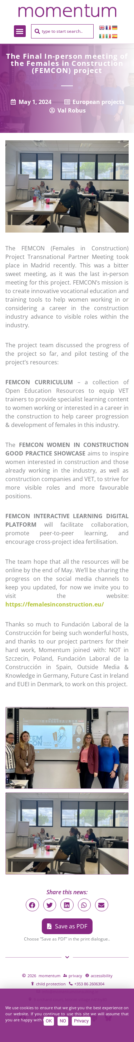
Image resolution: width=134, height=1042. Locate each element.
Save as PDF (71, 926)
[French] (108, 27)
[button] (20, 31)
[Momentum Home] (67, 10)
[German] (115, 27)
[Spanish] (115, 35)
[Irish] (102, 35)
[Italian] (108, 35)
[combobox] (62, 31)
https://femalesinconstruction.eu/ (54, 604)
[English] (102, 27)
